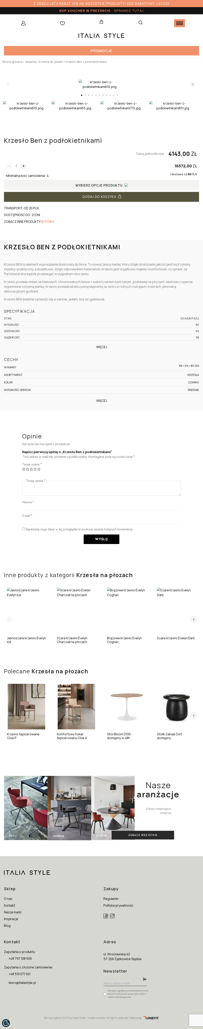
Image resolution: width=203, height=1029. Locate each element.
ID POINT (48, 221)
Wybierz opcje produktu (99, 185)
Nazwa (28, 502)
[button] (101, 50)
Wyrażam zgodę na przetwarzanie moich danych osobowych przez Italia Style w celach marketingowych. (128, 994)
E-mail (27, 516)
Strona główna (12, 62)
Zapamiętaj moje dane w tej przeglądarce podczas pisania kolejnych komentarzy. (79, 529)
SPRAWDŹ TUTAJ (129, 11)
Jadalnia (30, 62)
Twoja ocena (32, 464)
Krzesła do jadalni (51, 62)
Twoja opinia (35, 480)
